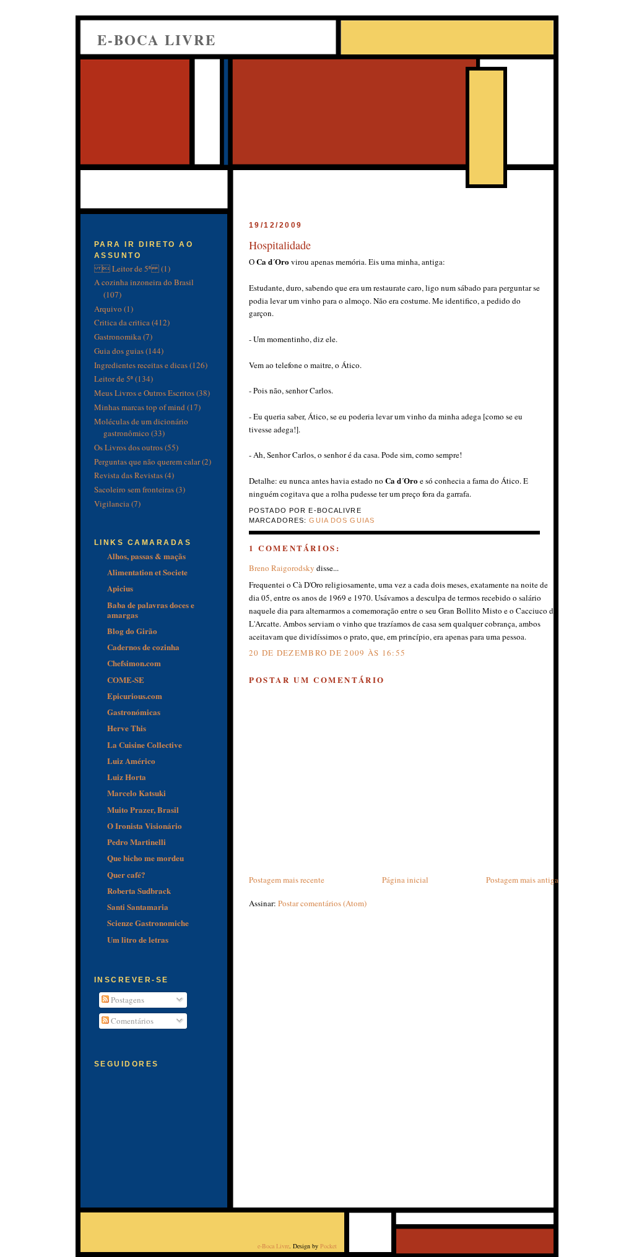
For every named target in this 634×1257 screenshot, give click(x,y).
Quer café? (126, 874)
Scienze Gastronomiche (148, 923)
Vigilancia (111, 503)
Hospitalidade (280, 245)
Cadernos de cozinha (143, 647)
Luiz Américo (131, 760)
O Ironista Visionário (144, 825)
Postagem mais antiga (522, 879)
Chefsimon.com (134, 663)
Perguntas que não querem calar (147, 461)
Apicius (120, 588)
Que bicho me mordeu (145, 858)
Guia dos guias (342, 520)
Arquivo (108, 308)
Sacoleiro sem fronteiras (134, 489)
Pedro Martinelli (136, 841)
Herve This (126, 728)
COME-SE (125, 679)
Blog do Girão (132, 631)
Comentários (131, 1020)
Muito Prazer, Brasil (143, 809)
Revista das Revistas (128, 475)
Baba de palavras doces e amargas (150, 609)
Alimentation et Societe (147, 572)
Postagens (126, 999)
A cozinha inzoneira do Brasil (144, 282)
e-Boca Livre (156, 39)
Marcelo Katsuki (136, 793)
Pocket (328, 1246)
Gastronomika (117, 336)
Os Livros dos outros (128, 447)
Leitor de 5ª (113, 378)
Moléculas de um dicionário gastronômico (141, 427)
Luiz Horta (126, 777)
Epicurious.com (134, 695)
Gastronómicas (133, 712)
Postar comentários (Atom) (322, 903)
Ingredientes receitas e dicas (141, 365)
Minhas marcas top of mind (139, 407)
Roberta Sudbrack (139, 890)
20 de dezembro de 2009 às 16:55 (327, 652)
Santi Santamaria (137, 906)
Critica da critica (122, 322)
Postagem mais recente (286, 879)
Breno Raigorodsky (282, 567)
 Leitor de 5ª (126, 268)
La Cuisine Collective (144, 744)
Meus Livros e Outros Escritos (144, 392)
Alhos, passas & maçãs (146, 556)
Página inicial (405, 879)
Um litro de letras (137, 939)
